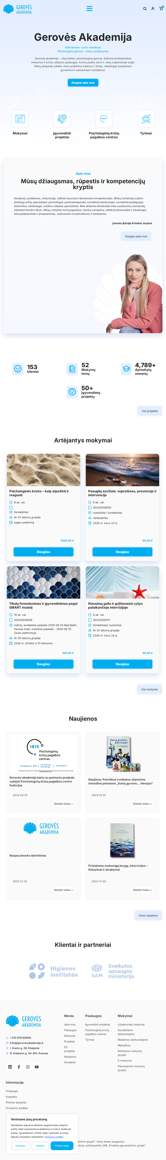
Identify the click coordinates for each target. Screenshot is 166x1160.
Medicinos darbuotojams (133, 1039)
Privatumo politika (53, 1136)
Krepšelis (11, 1096)
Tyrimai (146, 133)
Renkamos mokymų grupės (130, 1052)
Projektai (69, 1041)
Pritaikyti (20, 1145)
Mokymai (20, 133)
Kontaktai (70, 1062)
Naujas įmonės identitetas (27, 855)
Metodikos (124, 1045)
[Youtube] (37, 1067)
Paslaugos (70, 1030)
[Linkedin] (10, 1067)
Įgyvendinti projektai (62, 135)
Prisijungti (12, 1091)
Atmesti (40, 1145)
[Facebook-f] (19, 1067)
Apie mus (70, 1024)
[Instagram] (28, 1067)
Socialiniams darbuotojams (126, 1032)
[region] (42, 1134)
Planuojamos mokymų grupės (131, 1068)
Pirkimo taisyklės (16, 1102)
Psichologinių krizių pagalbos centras (104, 135)
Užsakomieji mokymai (131, 1024)
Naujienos (70, 1056)
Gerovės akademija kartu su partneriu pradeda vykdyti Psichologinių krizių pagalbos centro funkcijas (41, 781)
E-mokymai (125, 1060)
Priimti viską (62, 1145)
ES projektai (69, 1049)
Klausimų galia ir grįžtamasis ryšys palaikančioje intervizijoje (115, 605)
